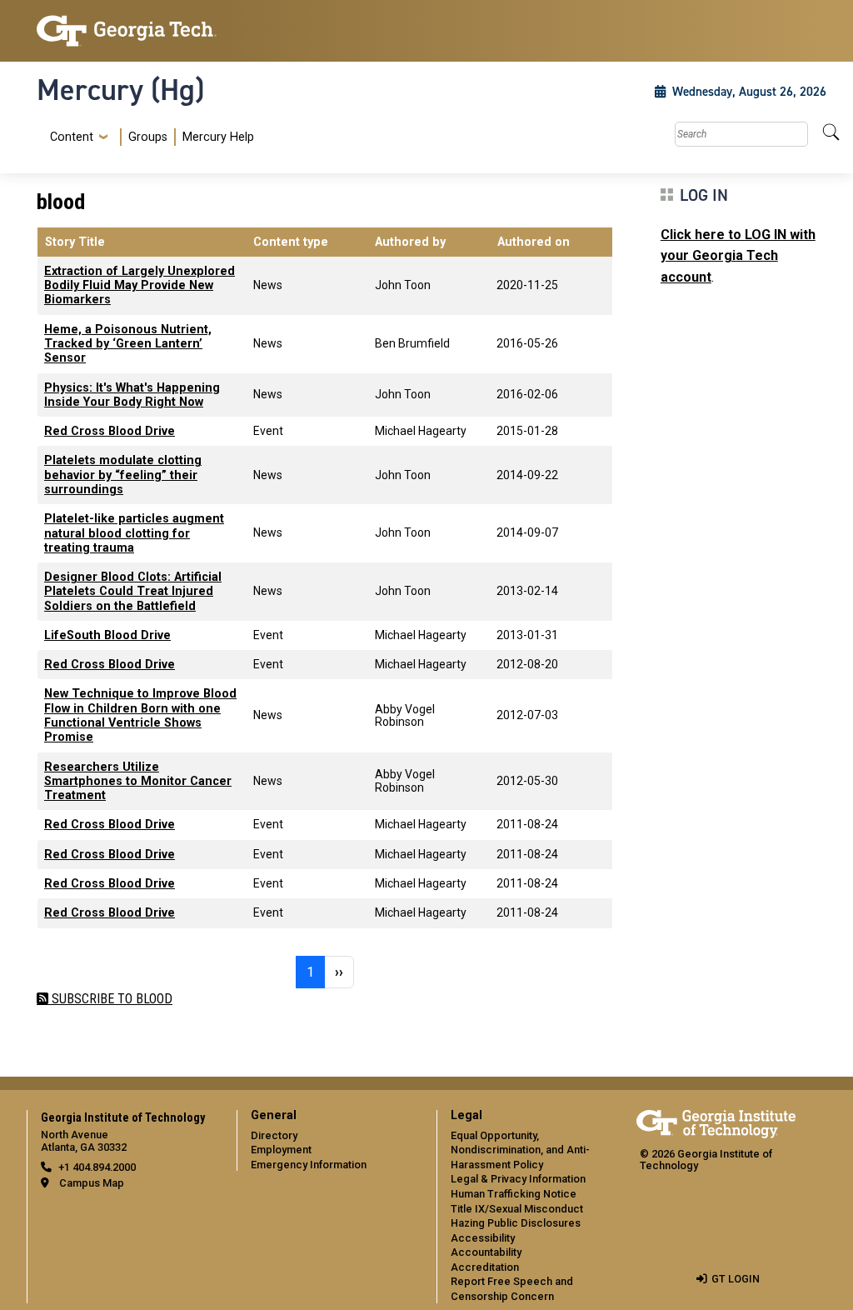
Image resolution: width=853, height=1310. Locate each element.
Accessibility (483, 1238)
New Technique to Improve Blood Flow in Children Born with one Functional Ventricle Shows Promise (140, 715)
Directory (274, 1135)
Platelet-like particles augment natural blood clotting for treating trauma (134, 533)
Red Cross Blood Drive (109, 431)
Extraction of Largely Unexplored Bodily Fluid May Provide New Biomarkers (139, 286)
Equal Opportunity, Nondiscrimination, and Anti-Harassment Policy (520, 1150)
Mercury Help (218, 137)
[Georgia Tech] (127, 30)
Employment (281, 1149)
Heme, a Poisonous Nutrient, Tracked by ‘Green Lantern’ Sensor (128, 344)
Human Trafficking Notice (513, 1194)
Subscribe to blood (110, 999)
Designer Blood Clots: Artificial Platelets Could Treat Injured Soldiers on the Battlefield (133, 591)
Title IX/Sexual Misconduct (517, 1208)
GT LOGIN (735, 1278)
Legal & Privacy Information (518, 1178)
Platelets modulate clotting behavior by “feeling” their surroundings (123, 475)
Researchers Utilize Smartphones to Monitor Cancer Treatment (138, 781)
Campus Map (91, 1183)
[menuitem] (149, 137)
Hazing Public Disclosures (516, 1223)
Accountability (486, 1252)
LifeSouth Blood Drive (107, 635)
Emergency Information (309, 1164)
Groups (147, 137)
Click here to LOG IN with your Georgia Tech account (738, 256)
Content (71, 137)
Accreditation (485, 1267)
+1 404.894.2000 (97, 1167)
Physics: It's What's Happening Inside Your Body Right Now (132, 395)
